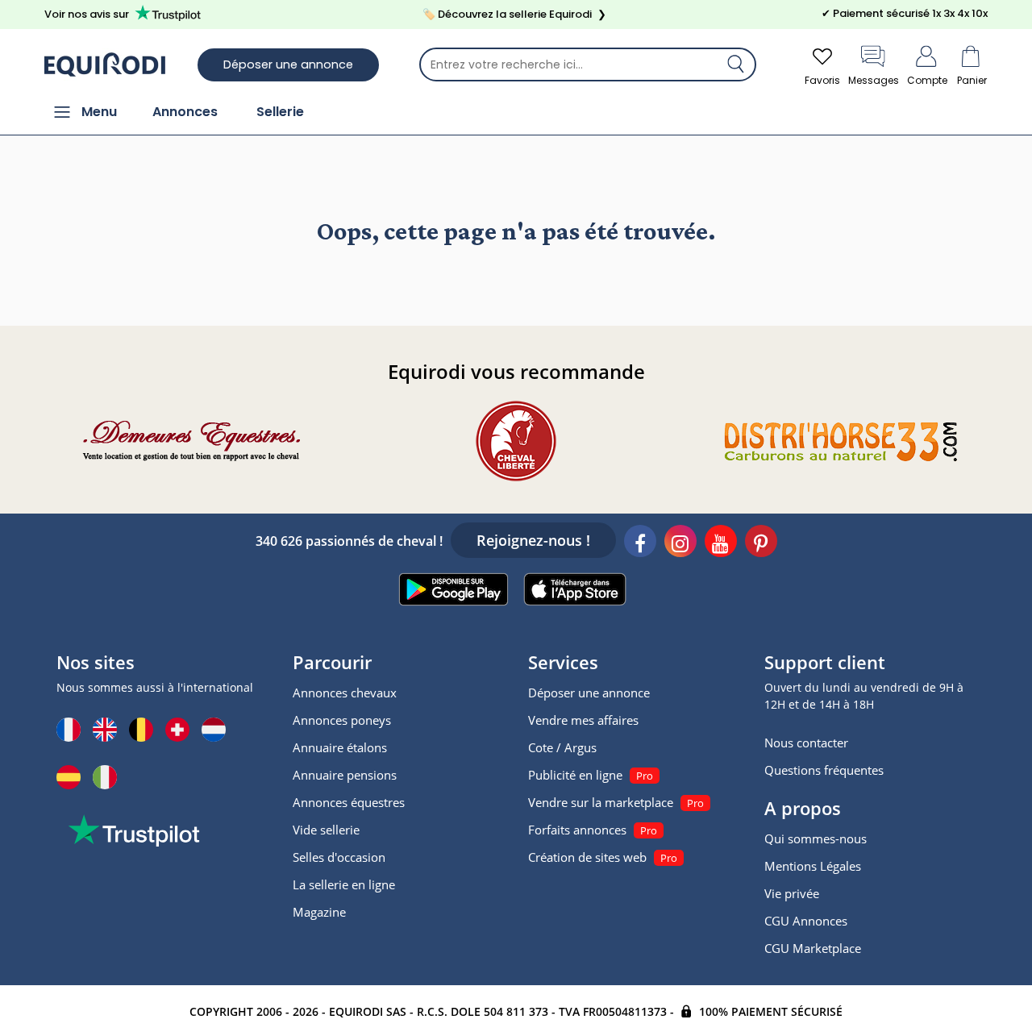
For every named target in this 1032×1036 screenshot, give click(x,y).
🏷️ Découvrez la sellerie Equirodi (514, 14)
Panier (972, 80)
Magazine (319, 912)
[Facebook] (640, 543)
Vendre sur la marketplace (600, 802)
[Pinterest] (761, 543)
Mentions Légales (812, 866)
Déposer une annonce (288, 64)
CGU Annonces (805, 921)
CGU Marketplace (812, 948)
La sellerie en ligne (344, 884)
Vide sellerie (326, 830)
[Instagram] (680, 543)
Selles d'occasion (339, 857)
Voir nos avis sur (86, 14)
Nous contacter (806, 742)
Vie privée (791, 893)
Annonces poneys (342, 720)
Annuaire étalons (340, 747)
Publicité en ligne (575, 775)
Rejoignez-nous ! (533, 540)
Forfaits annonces (577, 830)
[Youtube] (721, 543)
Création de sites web (587, 857)
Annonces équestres (349, 802)
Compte (927, 80)
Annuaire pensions (345, 775)
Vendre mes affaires (583, 720)
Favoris (822, 80)
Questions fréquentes (824, 770)
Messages (873, 80)
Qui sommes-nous (815, 838)
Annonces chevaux (345, 692)
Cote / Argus (562, 747)
